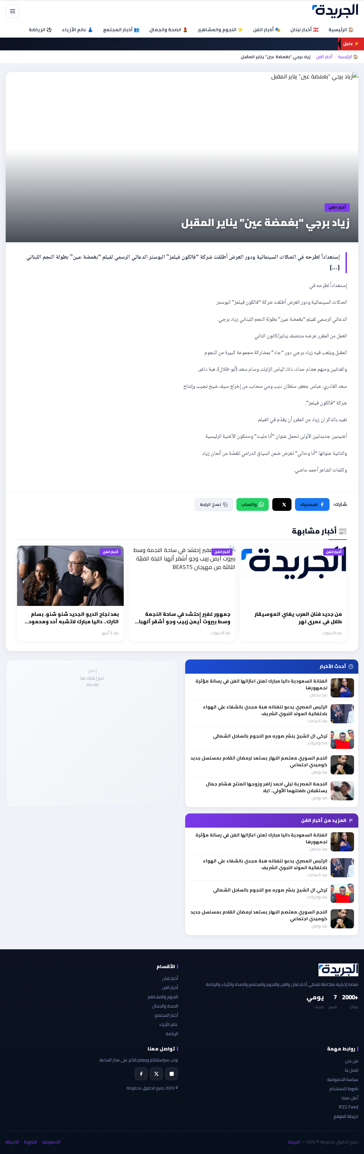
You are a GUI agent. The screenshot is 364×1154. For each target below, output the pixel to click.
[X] (156, 1073)
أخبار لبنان (170, 978)
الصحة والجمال (165, 1006)
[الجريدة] (335, 11)
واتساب (249, 504)
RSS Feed (348, 1107)
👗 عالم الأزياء (77, 29)
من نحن (351, 1061)
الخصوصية (51, 1142)
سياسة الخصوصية (342, 1079)
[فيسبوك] (141, 1073)
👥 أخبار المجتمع (121, 29)
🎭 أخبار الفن (266, 29)
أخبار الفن (324, 57)
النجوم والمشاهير (163, 997)
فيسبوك (308, 504)
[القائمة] (12, 11)
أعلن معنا (350, 1098)
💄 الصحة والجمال (168, 29)
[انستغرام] (171, 1073)
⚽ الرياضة (40, 29)
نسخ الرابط (210, 504)
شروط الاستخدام (344, 1088)
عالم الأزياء (168, 1024)
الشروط (30, 1142)
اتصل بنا (351, 1070)
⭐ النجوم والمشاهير (220, 29)
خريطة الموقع (346, 1116)
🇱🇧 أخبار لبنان (304, 29)
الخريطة (12, 1142)
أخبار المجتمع (166, 1015)
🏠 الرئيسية (341, 29)
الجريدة (294, 1142)
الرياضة (172, 1033)
